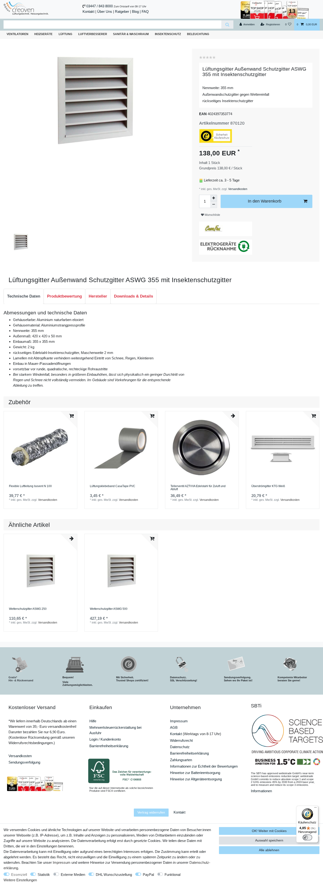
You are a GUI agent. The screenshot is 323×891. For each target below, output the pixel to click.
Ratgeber (122, 11)
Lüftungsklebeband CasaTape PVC (112, 486)
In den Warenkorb (264, 201)
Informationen (261, 791)
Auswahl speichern (269, 840)
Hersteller (98, 296)
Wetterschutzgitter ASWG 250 (28, 609)
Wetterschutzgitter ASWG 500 (108, 609)
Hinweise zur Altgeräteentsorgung (196, 779)
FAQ (145, 11)
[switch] (307, 837)
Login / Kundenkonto (105, 739)
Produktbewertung (64, 296)
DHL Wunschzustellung (114, 875)
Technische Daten (23, 296)
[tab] (24, 296)
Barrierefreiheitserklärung (108, 746)
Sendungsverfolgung (24, 762)
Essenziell (19, 875)
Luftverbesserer (92, 34)
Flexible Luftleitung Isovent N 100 (30, 486)
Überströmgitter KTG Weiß (268, 486)
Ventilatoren (17, 34)
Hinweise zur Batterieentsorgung (195, 773)
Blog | (136, 11)
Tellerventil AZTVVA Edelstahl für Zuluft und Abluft (198, 488)
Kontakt (88, 11)
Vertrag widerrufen (151, 812)
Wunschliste (212, 215)
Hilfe (92, 721)
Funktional (172, 875)
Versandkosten (237, 189)
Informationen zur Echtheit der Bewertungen (204, 766)
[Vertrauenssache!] (274, 9)
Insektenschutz (168, 34)
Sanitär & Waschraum (131, 34)
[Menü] (315, 808)
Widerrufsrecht (181, 740)
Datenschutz (180, 747)
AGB (174, 727)
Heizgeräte (43, 34)
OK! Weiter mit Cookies (269, 831)
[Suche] (227, 24)
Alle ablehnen (269, 850)
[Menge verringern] (213, 204)
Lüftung (65, 34)
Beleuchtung (198, 34)
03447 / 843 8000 (99, 6)
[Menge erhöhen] (213, 198)
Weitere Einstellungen (20, 880)
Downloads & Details (133, 296)
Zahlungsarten (181, 760)
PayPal (148, 875)
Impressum (179, 721)
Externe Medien (73, 875)
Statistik (44, 875)
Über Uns (104, 11)
